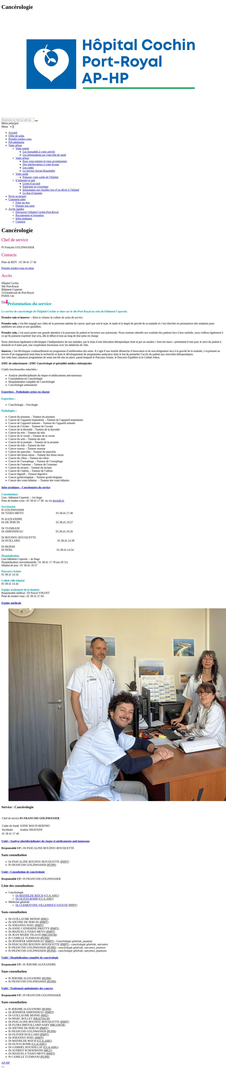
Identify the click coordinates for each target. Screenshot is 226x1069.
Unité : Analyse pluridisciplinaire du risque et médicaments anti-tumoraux (45, 841)
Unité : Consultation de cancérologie (23, 871)
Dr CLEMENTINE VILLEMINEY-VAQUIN (42, 905)
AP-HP (5, 1062)
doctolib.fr (58, 500)
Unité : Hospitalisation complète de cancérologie (29, 957)
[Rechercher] (36, 120)
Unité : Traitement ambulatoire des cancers (27, 988)
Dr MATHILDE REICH (29, 895)
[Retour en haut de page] (2, 1066)
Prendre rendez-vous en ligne (17, 268)
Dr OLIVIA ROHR (27, 898)
